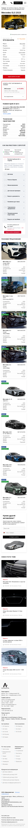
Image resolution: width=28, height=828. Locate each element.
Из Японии (6, 734)
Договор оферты (7, 772)
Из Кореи (5, 737)
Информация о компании (19, 747)
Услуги (18, 756)
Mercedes (22, 43)
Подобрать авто (18, 2)
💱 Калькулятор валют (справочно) (18, 34)
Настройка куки (5, 815)
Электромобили (19, 724)
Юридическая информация (9, 769)
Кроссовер (22, 52)
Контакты (19, 753)
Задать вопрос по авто (14, 76)
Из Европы (6, 726)
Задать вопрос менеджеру (13, 232)
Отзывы (18, 758)
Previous (2, 23)
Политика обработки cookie (8, 817)
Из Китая (5, 731)
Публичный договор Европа (11, 780)
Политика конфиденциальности (9, 822)
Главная (3, 8)
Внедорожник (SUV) (7, 752)
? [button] (11, 38)
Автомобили (5, 724)
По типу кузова (6, 746)
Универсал (6, 761)
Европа (23, 70)
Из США (5, 729)
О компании (19, 750)
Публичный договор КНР (10, 774)
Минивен (5, 764)
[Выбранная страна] (4, 532)
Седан (4, 756)
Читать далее (7, 113)
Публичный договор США (10, 777)
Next (25, 23)
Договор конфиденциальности (12, 782)
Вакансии (19, 761)
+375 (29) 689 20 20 (7, 710)
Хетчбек (5, 758)
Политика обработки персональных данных (12, 819)
